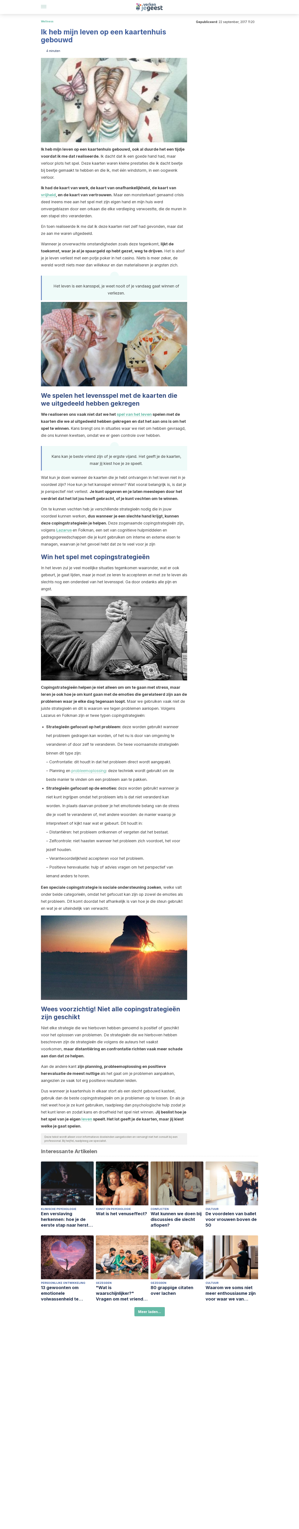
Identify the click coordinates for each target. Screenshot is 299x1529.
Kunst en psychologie (113, 1209)
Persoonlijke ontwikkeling (63, 1283)
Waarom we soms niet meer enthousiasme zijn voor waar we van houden (231, 1293)
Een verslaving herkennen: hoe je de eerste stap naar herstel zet (66, 1219)
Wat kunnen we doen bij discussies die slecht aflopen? (176, 1219)
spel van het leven (134, 414)
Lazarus (64, 530)
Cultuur (212, 1209)
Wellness (47, 21)
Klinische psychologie (58, 1209)
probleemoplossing (88, 770)
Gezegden (104, 1283)
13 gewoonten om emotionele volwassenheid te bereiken (60, 1293)
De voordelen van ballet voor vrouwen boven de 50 (231, 1219)
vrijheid (48, 195)
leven (86, 1119)
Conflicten (160, 1209)
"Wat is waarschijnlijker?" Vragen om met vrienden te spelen (122, 1293)
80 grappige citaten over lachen (172, 1290)
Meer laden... (149, 1312)
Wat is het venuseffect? (121, 1213)
